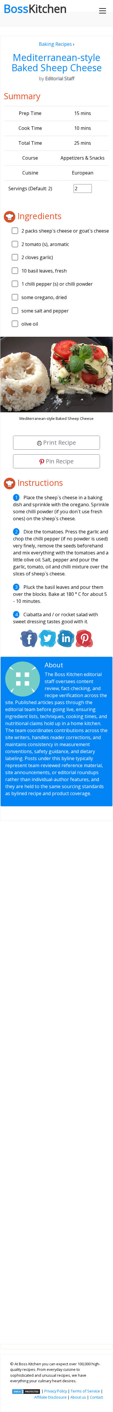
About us (78, 1397)
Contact (96, 1397)
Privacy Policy (55, 1391)
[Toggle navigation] (103, 11)
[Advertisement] (56, 1078)
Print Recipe (59, 442)
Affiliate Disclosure (50, 1397)
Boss (35, 8)
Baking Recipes (55, 44)
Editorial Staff (85, 664)
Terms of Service (85, 1391)
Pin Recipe (59, 461)
